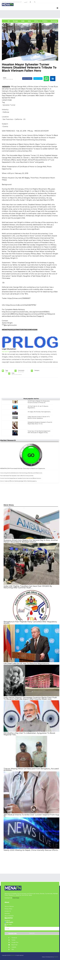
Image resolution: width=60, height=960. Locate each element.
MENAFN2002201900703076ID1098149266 (19, 329)
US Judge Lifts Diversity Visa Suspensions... (39, 411)
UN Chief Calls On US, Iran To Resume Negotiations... (27, 663)
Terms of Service (9, 906)
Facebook (14, 937)
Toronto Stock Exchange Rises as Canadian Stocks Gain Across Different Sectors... (21, 478)
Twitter (13, 940)
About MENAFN (9, 916)
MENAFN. (13, 955)
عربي (25, 2)
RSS (12, 949)
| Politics (44, 21)
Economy (54, 21)
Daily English (9, 922)
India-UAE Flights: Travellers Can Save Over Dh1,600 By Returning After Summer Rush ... (28, 587)
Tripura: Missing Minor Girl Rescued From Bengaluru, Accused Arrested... (31, 769)
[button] (30, 2)
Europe (15, 21)
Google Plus (14, 942)
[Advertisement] (30, 14)
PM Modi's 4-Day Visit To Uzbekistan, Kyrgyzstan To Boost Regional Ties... (29, 734)
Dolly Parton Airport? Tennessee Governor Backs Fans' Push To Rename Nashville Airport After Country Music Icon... (30, 698)
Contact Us (8, 911)
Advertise (7, 913)
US (6, 21)
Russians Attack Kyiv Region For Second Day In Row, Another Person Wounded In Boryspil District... (31, 541)
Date (4, 78)
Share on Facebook (27, 78)
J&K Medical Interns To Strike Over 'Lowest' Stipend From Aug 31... (31, 815)
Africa (36, 21)
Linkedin (13, 947)
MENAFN (6, 86)
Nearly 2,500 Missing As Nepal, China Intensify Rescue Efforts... (31, 850)
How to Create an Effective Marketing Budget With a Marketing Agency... (18, 481)
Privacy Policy (8, 908)
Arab (22, 21)
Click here (15, 898)
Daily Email (14, 944)
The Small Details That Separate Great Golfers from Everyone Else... (17, 475)
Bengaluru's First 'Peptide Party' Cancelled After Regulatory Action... (30, 622)
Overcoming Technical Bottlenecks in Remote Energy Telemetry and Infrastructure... (21, 473)
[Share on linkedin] (52, 78)
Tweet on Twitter (38, 78)
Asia (29, 21)
